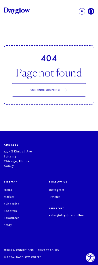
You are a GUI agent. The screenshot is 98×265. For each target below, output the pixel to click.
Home (8, 189)
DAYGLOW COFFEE (28, 257)
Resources (12, 217)
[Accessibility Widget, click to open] (90, 257)
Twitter (54, 196)
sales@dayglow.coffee (66, 215)
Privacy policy (48, 250)
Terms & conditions (19, 250)
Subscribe (11, 203)
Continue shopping (45, 90)
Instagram (56, 189)
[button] (82, 11)
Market (9, 196)
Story (8, 224)
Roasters (10, 210)
